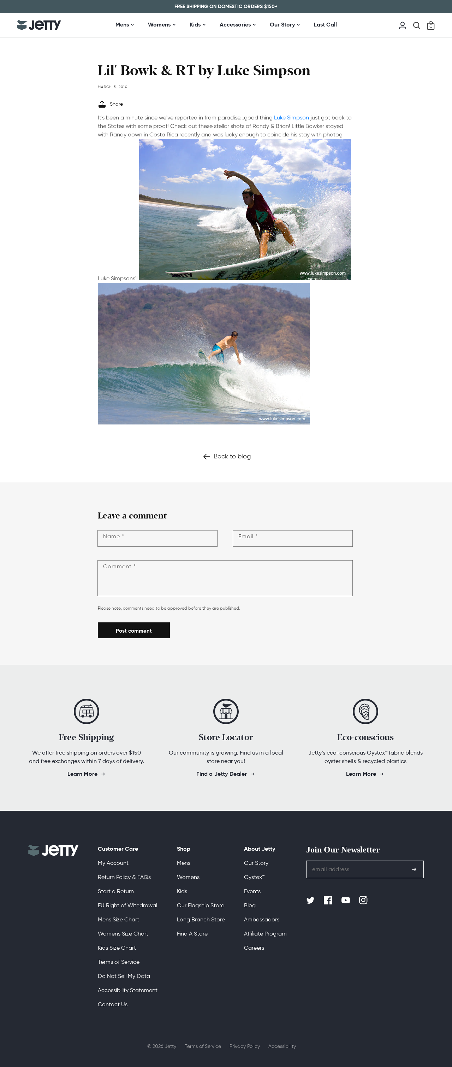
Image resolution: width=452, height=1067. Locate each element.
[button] (416, 25)
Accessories (235, 24)
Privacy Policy (245, 1046)
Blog (250, 905)
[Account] (402, 24)
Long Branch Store (201, 919)
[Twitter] (311, 900)
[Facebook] (329, 900)
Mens (122, 24)
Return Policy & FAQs (124, 877)
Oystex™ (254, 877)
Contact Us (112, 1004)
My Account (113, 863)
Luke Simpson (291, 117)
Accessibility (282, 1046)
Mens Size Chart (118, 919)
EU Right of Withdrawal (127, 905)
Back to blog (232, 456)
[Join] (414, 869)
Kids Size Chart (117, 947)
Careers (254, 947)
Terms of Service (118, 961)
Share (116, 104)
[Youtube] (346, 900)
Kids (195, 24)
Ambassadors (261, 919)
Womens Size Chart (123, 933)
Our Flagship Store (200, 905)
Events (252, 891)
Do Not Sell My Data (124, 976)
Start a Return (116, 891)
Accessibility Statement (127, 990)
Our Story (282, 24)
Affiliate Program (265, 933)
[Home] (39, 25)
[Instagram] (364, 900)
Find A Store (192, 933)
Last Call (325, 24)
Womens (159, 24)
